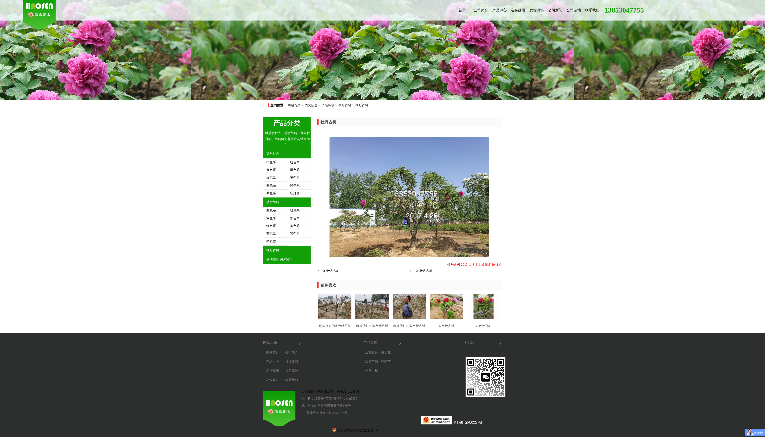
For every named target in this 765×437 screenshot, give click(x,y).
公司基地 (574, 10)
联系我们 (592, 10)
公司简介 (481, 10)
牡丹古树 (344, 105)
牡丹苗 (295, 193)
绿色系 (295, 185)
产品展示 (328, 105)
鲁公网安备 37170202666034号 (357, 430)
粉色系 (295, 162)
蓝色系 (271, 185)
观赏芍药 (272, 202)
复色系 (271, 170)
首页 (462, 10)
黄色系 (295, 177)
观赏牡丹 (272, 153)
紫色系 (271, 193)
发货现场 (536, 10)
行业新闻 (291, 361)
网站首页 (294, 105)
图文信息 (311, 105)
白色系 (271, 162)
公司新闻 (555, 10)
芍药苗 (271, 241)
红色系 (271, 177)
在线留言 (272, 380)
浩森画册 (518, 10)
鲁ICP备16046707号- (334, 412)
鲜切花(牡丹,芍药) (278, 259)
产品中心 (499, 10)
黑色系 (295, 170)
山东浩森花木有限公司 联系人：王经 (328, 391)
